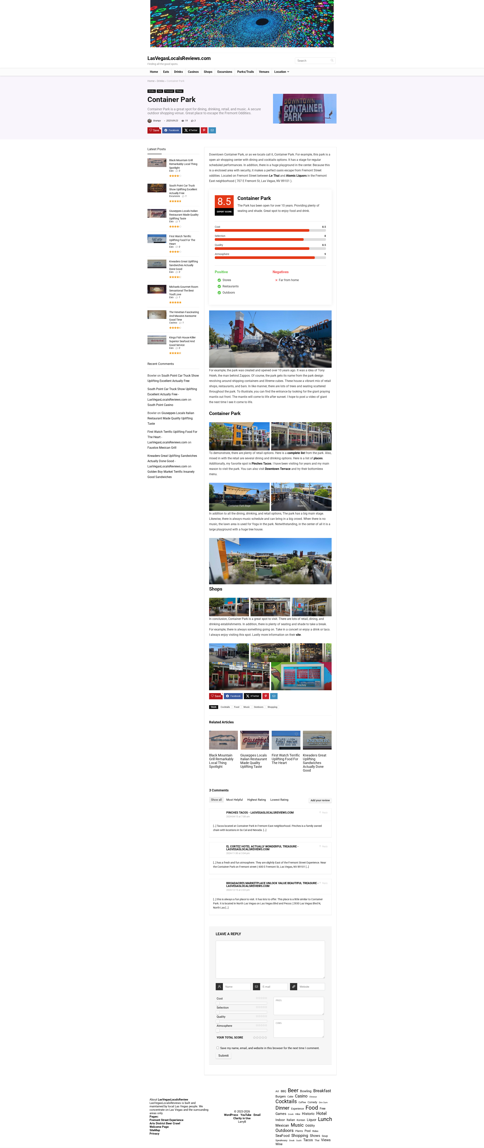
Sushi (299, 1140)
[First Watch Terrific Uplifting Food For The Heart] (286, 733)
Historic (308, 1114)
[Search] (332, 61)
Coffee (302, 1102)
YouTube (245, 1115)
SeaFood (282, 1135)
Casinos (193, 72)
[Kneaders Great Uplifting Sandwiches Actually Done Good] (317, 733)
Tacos (308, 1140)
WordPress (231, 1115)
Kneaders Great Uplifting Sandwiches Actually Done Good (314, 762)
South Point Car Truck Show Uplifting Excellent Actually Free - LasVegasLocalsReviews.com (172, 394)
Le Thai (274, 175)
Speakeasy (281, 1140)
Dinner (282, 1108)
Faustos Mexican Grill (161, 447)
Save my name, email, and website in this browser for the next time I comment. (270, 1048)
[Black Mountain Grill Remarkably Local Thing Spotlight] (223, 733)
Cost (220, 998)
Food (236, 707)
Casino (301, 1096)
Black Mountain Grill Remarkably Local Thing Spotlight (221, 761)
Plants (299, 1130)
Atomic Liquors (296, 175)
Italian (291, 1120)
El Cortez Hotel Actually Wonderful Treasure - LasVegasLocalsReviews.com (262, 848)
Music (247, 707)
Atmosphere (224, 1026)
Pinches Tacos (261, 463)
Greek (291, 1114)
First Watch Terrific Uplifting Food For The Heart (286, 759)
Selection (223, 1007)
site (298, 635)
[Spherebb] (242, 1)
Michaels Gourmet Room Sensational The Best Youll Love (183, 290)
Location (280, 72)
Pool (308, 1131)
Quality (221, 1016)
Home (154, 72)
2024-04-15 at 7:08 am (238, 816)
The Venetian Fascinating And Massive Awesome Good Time (184, 316)
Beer (293, 1090)
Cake (290, 1096)
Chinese (313, 1097)
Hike (297, 1114)
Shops (208, 72)
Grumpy (157, 120)
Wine (278, 1144)
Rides (315, 1131)
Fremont (169, 91)
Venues (264, 72)
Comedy (312, 1102)
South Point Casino (160, 405)
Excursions (224, 72)
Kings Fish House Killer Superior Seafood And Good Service (182, 341)
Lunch (325, 1119)
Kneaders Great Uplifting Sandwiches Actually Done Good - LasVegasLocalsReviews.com (172, 461)
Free (322, 1108)
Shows (315, 1136)
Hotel (321, 1113)
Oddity (310, 1125)
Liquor (311, 1120)
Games (280, 1114)
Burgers (280, 1096)
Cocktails (225, 707)
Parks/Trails (245, 72)
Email (257, 1115)
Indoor (280, 1120)
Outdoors (258, 707)
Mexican (282, 1125)
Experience (297, 1108)
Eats (166, 72)
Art (277, 1091)
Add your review (320, 800)
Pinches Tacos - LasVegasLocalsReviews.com (260, 812)
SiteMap (155, 1130)
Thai (317, 1140)
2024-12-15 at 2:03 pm (238, 890)
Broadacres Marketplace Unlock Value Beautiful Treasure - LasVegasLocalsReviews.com (272, 884)
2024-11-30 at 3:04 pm (238, 853)
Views (326, 1140)
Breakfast (322, 1090)
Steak (292, 1140)
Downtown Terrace (278, 469)
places (318, 458)
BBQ (283, 1091)
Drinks (178, 72)
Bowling (306, 1091)
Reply (325, 812)
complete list (296, 453)
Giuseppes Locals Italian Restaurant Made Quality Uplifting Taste (253, 761)
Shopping (272, 707)
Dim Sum (323, 1102)
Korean (301, 1120)
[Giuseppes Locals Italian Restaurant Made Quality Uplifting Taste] (254, 733)
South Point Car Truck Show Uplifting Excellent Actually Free (183, 189)
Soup (325, 1135)
